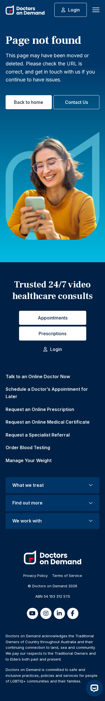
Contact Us (76, 102)
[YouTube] (32, 613)
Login (74, 10)
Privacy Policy (35, 575)
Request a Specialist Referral (38, 435)
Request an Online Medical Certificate (48, 422)
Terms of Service (67, 575)
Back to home (28, 102)
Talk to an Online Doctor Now (38, 376)
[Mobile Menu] (95, 10)
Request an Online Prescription (40, 409)
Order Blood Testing (28, 447)
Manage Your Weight (29, 460)
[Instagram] (46, 613)
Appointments (52, 318)
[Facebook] (72, 613)
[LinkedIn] (59, 613)
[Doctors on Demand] (25, 10)
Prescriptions (52, 333)
